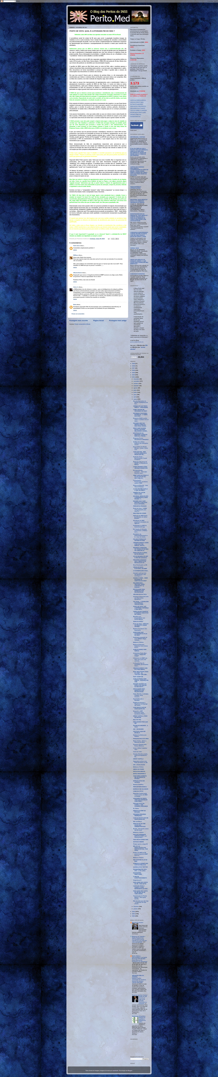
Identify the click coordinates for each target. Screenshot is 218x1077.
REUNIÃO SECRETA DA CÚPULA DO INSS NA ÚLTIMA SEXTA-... (139, 685)
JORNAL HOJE (134, 248)
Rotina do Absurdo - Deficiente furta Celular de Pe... (140, 646)
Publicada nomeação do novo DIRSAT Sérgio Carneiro (140, 639)
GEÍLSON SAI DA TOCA (140, 594)
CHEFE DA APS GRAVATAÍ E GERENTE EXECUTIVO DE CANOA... (140, 613)
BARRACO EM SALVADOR (140, 789)
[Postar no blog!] (113, 239)
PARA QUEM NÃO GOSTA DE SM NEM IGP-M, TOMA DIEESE (140, 892)
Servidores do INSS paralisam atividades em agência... (141, 522)
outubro (136, 383)
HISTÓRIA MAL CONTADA (137, 137)
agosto (136, 388)
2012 (133, 911)
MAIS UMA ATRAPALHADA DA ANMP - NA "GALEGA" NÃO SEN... (140, 673)
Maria (74, 304)
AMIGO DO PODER (138, 769)
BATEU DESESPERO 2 (139, 773)
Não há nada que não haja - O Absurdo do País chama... (140, 902)
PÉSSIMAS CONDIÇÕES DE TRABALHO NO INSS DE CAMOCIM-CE (140, 549)
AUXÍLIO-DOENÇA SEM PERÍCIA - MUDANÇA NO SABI (140, 680)
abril (135, 397)
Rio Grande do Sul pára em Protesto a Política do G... (140, 531)
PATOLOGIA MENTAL (139, 771)
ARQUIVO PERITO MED (136, 102)
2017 (133, 368)
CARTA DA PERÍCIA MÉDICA (138, 100)
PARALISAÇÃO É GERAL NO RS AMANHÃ (140, 553)
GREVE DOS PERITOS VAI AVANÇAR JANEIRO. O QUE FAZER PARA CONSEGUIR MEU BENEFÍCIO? (139, 262)
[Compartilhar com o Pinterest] (118, 239)
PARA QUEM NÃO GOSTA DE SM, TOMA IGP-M (140, 883)
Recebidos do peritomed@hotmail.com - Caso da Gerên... (140, 536)
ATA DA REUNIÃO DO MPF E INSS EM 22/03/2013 (140, 557)
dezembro (137, 379)
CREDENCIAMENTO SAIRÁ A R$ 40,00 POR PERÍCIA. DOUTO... (141, 544)
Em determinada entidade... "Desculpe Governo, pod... (140, 472)
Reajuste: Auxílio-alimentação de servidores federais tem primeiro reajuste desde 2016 (139, 980)
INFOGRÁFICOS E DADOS (137, 108)
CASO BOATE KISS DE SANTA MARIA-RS (139, 708)
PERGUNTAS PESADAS (139, 506)
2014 (133, 374)
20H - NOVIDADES (138, 729)
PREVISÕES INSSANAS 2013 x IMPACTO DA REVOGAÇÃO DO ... (139, 561)
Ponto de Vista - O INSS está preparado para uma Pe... (140, 510)
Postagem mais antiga (117, 320)
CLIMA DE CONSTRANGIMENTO (140, 877)
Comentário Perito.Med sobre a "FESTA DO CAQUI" (139, 655)
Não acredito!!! (137, 821)
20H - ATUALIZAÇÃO (139, 764)
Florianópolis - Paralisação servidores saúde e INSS (140, 482)
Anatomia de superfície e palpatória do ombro (142, 1019)
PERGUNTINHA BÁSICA (140, 786)
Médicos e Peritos (138, 642)
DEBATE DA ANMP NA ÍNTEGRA (139, 811)
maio (135, 394)
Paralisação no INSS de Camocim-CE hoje (140, 526)
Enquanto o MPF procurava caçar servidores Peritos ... (139, 713)
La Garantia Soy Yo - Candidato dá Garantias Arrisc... (140, 665)
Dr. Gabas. (136, 808)
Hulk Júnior (76, 245)
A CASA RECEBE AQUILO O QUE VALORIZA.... (140, 489)
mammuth (115, 1070)
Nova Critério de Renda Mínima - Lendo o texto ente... (140, 448)
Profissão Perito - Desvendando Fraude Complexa (140, 458)
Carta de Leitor (137, 751)
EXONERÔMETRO (135, 116)
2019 (133, 363)
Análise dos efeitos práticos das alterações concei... (140, 443)
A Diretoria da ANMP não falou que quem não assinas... (140, 659)
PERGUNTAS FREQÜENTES (138, 106)
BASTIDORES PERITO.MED (137, 873)
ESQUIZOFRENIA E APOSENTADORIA (135, 187)
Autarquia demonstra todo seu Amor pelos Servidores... (141, 598)
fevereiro (136, 906)
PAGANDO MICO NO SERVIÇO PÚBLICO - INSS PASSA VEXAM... (140, 425)
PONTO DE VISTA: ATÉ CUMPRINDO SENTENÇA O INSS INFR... (141, 608)
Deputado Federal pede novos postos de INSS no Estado (140, 795)
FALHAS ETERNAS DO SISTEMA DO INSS (139, 540)
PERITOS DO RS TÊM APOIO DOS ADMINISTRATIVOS (139, 825)
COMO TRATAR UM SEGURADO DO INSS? (140, 410)
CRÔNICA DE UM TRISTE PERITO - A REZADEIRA (140, 406)
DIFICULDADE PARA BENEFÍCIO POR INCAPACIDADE (139, 690)
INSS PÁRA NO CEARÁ (139, 513)
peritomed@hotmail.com (136, 342)
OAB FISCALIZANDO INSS (140, 839)
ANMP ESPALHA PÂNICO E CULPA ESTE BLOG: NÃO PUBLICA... (141, 477)
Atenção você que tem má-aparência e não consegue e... (139, 574)
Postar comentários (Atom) (82, 324)
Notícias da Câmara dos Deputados (140, 629)
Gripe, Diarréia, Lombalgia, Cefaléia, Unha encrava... (141, 695)
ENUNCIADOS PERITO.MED (138, 112)
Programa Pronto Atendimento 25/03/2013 (140, 439)
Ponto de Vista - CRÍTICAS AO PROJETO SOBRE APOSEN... (140, 625)
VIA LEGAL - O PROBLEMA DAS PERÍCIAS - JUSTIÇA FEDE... (141, 603)
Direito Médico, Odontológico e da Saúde (139, 956)
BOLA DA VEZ (137, 719)
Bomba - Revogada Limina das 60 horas (141, 829)
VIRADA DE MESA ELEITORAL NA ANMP (140, 568)
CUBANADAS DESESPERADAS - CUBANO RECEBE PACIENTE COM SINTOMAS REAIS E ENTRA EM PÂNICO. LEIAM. (139, 234)
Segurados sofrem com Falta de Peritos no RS (140, 762)
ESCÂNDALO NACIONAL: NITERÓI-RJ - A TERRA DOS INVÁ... (140, 415)
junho (135, 392)
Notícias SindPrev (138, 784)
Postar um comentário (78, 313)
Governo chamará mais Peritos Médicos (140, 745)
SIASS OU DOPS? (138, 621)
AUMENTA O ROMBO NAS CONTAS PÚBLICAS (140, 864)
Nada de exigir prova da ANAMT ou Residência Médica (140, 463)
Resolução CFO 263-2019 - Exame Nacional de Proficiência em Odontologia (139, 960)
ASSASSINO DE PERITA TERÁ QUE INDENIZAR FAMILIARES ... (140, 800)
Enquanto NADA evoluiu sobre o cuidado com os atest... (141, 420)
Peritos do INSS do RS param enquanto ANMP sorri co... (140, 854)
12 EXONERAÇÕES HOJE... (141, 570)
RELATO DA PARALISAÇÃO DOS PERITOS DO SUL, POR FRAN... (140, 848)
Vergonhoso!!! (137, 880)
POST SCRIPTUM (138, 676)
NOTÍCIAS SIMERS (138, 841)
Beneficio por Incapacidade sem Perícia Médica (139, 618)
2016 (133, 370)
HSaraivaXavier (77, 272)
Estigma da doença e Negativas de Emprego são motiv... (140, 704)
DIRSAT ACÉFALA (138, 759)
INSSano (75, 255)
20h (146, 345)
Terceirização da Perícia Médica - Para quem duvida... (140, 897)
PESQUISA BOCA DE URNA (141, 738)
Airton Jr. (76, 287)
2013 (133, 377)
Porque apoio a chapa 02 (140, 844)
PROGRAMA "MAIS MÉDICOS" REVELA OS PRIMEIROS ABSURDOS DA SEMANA (139, 201)
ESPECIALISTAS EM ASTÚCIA (139, 781)
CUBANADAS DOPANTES (137, 274)
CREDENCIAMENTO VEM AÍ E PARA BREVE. (140, 669)
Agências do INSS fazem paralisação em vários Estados (140, 517)
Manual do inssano (137, 922)
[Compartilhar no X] (115, 239)
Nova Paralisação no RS (140, 565)
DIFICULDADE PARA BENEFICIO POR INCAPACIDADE (139, 591)
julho (135, 390)
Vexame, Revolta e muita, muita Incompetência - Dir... (140, 755)
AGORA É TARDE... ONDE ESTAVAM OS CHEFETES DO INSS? (140, 579)
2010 (133, 916)
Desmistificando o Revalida (138, 699)
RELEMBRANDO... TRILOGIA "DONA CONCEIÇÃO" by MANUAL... (139, 585)
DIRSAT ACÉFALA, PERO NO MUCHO (140, 716)
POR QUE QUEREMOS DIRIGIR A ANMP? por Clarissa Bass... (140, 836)
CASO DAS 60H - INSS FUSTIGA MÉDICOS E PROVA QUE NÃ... (140, 453)
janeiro (136, 908)
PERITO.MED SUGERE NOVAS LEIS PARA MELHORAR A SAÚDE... (140, 430)
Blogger (130, 1070)
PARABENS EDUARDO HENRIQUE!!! (139, 815)
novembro (137, 381)
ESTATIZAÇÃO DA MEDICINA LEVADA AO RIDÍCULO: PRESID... (140, 435)
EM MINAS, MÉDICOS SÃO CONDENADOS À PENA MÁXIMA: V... (140, 498)
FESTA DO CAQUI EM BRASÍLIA (139, 732)
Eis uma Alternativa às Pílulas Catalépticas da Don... (140, 402)
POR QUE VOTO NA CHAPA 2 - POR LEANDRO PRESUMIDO (140, 805)
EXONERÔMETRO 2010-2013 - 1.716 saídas (140, 870)
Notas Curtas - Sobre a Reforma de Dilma (139, 741)
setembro (136, 385)
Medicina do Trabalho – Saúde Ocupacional (139, 937)
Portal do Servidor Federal (139, 995)
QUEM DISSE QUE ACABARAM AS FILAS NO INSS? (140, 634)
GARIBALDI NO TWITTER (140, 867)
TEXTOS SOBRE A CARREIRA (138, 110)
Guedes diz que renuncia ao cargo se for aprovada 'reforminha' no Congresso (143, 1000)
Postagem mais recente (78, 320)
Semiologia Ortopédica (138, 1016)
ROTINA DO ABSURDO (136, 104)
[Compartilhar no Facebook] (116, 239)
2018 (133, 366)
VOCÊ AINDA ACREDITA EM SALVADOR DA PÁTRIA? (140, 777)
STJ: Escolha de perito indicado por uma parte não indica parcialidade (139, 941)
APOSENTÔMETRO (135, 114)
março (135, 399)
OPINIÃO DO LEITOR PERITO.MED (139, 493)
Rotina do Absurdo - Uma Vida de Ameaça (140, 486)
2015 (133, 372)
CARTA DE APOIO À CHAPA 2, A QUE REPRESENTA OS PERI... (140, 887)
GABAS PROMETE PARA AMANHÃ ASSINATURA (140, 467)
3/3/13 (75, 250)
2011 (133, 913)
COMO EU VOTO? (138, 791)
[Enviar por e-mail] (111, 239)
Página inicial (98, 320)
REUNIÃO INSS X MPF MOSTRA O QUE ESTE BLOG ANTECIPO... (140, 503)
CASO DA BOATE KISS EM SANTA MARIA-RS (140, 818)
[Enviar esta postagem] (108, 238)
